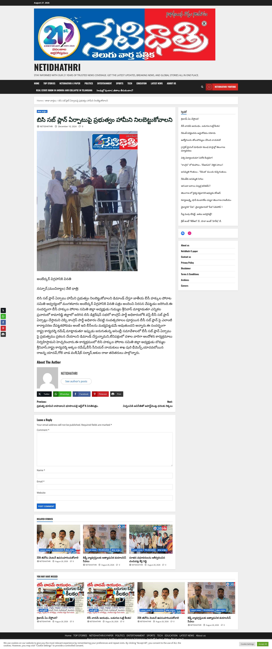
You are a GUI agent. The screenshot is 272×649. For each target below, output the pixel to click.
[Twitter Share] (3, 310)
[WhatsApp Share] (3, 316)
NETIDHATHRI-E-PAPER (70, 83)
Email (40, 481)
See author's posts (76, 381)
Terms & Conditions (190, 274)
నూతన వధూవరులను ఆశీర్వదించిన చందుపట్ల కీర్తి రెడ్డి (147, 559)
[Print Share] (3, 334)
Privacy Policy (187, 262)
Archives (185, 280)
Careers (184, 285)
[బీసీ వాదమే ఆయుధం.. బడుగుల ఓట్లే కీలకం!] (111, 598)
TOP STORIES (49, 83)
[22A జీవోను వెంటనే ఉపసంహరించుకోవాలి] (58, 539)
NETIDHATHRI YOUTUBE (225, 86)
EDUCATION (141, 83)
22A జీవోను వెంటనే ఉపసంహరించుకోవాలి (57, 557)
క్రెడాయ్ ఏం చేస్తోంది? (47, 617)
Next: (148, 404)
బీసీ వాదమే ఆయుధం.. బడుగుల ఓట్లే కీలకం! (109, 617)
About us (171, 83)
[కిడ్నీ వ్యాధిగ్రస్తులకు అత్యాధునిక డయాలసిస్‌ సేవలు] (104, 539)
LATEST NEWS (157, 83)
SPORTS (119, 83)
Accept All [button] (263, 644)
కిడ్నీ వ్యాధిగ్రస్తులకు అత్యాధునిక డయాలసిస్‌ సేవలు (104, 559)
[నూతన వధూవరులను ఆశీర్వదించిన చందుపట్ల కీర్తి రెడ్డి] (151, 539)
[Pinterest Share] (3, 328)
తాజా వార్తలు (42, 111)
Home (36, 83)
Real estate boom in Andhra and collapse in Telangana (64, 90)
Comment (43, 430)
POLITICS (89, 83)
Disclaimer (186, 268)
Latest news (45, 550)
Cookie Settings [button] (247, 644)
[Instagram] (189, 233)
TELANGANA (57, 550)
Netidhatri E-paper (189, 251)
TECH (130, 83)
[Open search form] (202, 87)
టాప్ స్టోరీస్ (43, 610)
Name (41, 470)
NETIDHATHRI (57, 66)
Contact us (186, 256)
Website (41, 492)
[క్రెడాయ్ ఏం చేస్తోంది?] (60, 598)
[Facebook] (182, 233)
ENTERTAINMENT (104, 83)
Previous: (67, 404)
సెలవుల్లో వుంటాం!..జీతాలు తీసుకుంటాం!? (115, 90)
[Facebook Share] (3, 322)
